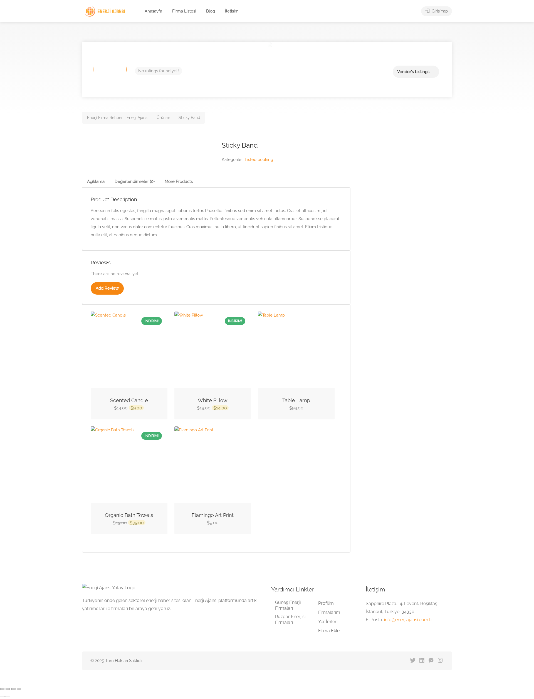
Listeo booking (259, 159)
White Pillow (213, 400)
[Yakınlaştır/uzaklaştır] (2, 689)
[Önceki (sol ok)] (2, 696)
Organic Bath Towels (129, 515)
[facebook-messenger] (430, 660)
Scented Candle (129, 400)
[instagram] (440, 660)
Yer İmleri (327, 621)
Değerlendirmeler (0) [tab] (135, 181)
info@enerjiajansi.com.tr (408, 619)
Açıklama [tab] (96, 181)
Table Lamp (296, 400)
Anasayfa (153, 11)
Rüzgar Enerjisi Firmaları (290, 619)
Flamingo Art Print (213, 515)
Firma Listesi (184, 11)
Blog (210, 11)
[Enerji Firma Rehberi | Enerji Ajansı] (106, 11)
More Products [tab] (179, 181)
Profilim (326, 603)
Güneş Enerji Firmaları (288, 605)
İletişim (232, 11)
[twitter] (412, 660)
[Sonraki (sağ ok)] (8, 696)
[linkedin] (421, 660)
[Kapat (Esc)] (19, 689)
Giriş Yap (439, 11)
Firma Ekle (329, 630)
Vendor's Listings (413, 71)
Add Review (107, 288)
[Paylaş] (13, 689)
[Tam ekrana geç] (8, 689)
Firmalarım (329, 612)
